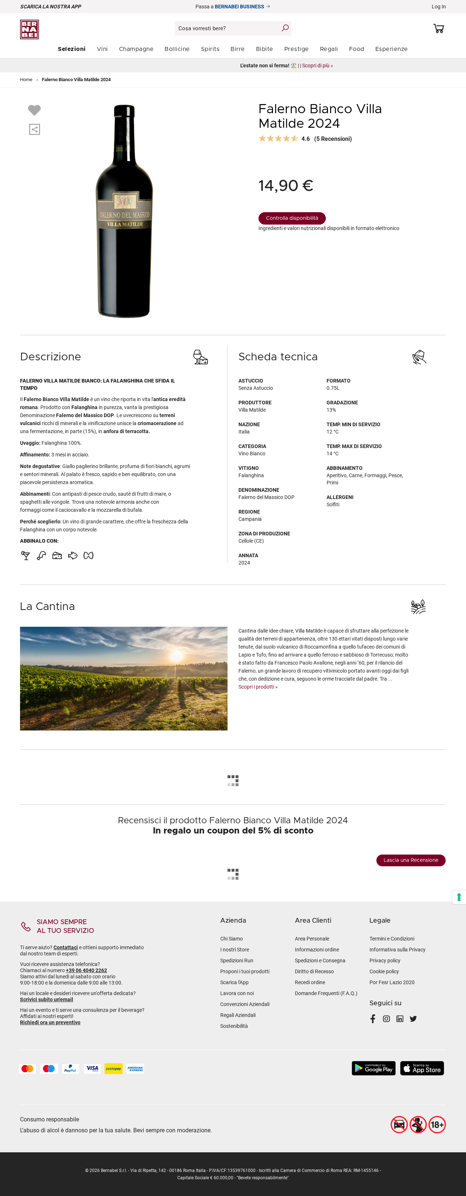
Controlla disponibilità (292, 218)
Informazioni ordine (317, 950)
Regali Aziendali (238, 1015)
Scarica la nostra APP (50, 6)
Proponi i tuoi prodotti (244, 971)
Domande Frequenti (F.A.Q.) (326, 993)
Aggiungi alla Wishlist (35, 110)
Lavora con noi (237, 993)
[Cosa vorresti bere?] (285, 28)
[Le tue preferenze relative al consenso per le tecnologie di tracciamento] (459, 897)
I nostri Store (234, 950)
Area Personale (312, 939)
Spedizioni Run (236, 960)
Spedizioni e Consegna (320, 960)
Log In (439, 6)
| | (233, 65)
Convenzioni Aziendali (244, 1004)
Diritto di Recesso (314, 971)
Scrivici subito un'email (46, 999)
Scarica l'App (234, 982)
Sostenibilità (234, 1026)
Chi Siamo (231, 939)
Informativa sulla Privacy (398, 950)
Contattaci (66, 947)
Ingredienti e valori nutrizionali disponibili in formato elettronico (328, 228)
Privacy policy (385, 960)
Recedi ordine (310, 982)
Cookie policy (384, 971)
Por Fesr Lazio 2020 (392, 982)
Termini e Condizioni (392, 939)
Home (26, 79)
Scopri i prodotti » (258, 687)
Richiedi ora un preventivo (50, 1022)
